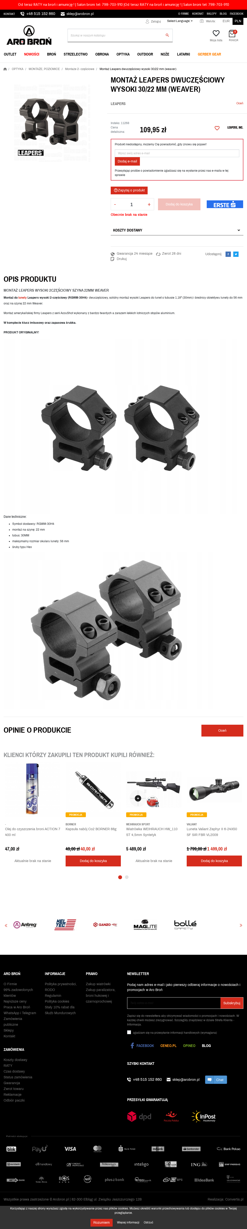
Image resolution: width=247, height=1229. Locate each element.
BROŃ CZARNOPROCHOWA (107, 66)
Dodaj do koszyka (179, 204)
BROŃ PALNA (15, 66)
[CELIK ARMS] (184, 925)
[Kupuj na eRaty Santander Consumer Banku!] (225, 204)
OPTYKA (123, 54)
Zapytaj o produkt (129, 190)
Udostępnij (228, 254)
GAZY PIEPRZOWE (19, 66)
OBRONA (102, 54)
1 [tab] (120, 877)
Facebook (236, 14)
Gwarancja (12, 1083)
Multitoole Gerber (104, 66)
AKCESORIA (177, 66)
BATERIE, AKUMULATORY (106, 66)
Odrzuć (148, 1222)
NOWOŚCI (31, 54)
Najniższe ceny (15, 1001)
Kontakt (9, 14)
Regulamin (53, 995)
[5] (232, 103)
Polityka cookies (57, 1001)
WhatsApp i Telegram (20, 1013)
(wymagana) (175, 1032)
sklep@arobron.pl (80, 14)
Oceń (239, 103)
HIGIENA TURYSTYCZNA (105, 66)
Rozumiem (101, 1222)
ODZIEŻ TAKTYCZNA (183, 66)
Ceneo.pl (168, 1045)
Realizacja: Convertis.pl (225, 1199)
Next (241, 925)
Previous (6, 925)
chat (216, 1079)
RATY (8, 1065)
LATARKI (183, 54)
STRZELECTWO (76, 54)
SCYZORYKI (96, 66)
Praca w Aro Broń (17, 1007)
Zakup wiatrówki (98, 984)
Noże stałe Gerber (22, 66)
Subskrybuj (231, 1003)
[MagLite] (104, 925)
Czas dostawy (14, 1071)
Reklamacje (12, 1094)
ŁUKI (171, 66)
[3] (225, 103)
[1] (218, 103)
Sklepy (212, 14)
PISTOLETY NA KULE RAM (107, 66)
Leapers (118, 103)
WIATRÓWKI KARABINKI (23, 66)
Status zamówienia (18, 1077)
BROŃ (51, 54)
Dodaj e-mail (127, 161)
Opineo (189, 1045)
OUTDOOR (145, 54)
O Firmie (183, 14)
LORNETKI (13, 66)
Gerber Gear (209, 54)
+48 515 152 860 (40, 14)
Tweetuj (236, 254)
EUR (226, 21)
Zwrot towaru (14, 1089)
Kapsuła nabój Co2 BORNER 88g (91, 829)
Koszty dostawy (127, 230)
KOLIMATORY (178, 66)
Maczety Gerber (183, 66)
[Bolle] (144, 925)
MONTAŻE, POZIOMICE (104, 66)
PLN (238, 21)
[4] (228, 103)
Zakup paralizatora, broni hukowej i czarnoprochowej (101, 995)
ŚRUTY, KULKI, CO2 (102, 66)
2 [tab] (127, 877)
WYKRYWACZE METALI (22, 66)
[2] (221, 103)
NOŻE (165, 54)
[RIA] (224, 925)
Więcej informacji (128, 1222)
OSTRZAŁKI (177, 66)
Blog (223, 14)
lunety (22, 297)
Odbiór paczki (14, 1100)
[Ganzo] (64, 925)
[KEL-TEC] (24, 925)
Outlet (10, 54)
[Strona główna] (5, 68)
